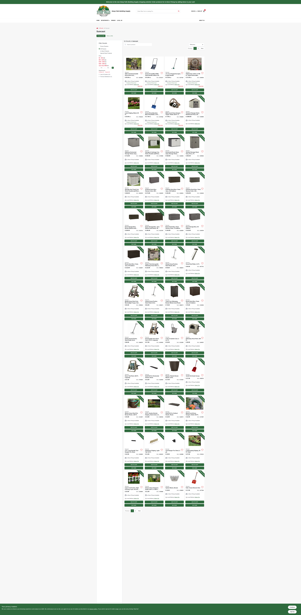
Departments (105, 20)
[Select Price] (113, 68)
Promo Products (104, 46)
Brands (113, 20)
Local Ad (119, 20)
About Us (202, 20)
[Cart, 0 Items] (204, 11)
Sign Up (199, 11)
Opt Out (292, 611)
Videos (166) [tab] (110, 35)
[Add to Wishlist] (141, 73)
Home (98, 20)
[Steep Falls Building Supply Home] (103, 11)
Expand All (107, 72)
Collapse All (101, 72)
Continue (292, 607)
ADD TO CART (134, 89)
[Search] (179, 11)
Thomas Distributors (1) (106, 76)
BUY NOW (134, 93)
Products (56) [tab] (101, 35)
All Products (103, 48)
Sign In (193, 11)
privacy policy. (94, 609)
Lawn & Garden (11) (105, 74)
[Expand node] (99, 74)
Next (202, 48)
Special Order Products (106, 53)
